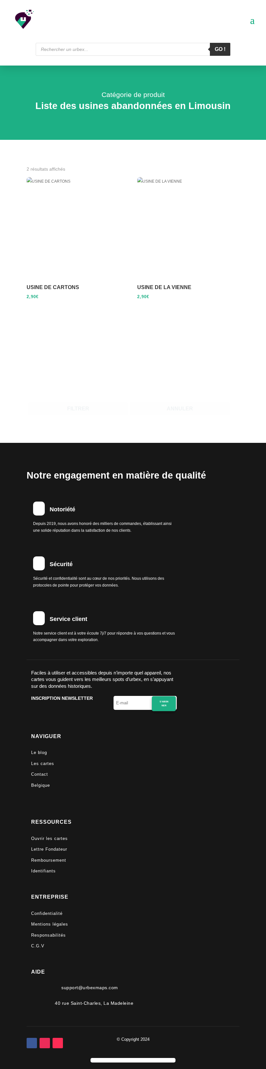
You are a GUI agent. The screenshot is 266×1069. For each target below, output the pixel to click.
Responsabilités (48, 935)
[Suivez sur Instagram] (45, 1043)
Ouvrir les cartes (49, 838)
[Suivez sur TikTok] (58, 1043)
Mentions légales (49, 924)
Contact (39, 774)
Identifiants (43, 871)
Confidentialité (47, 913)
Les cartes (42, 763)
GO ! (220, 49)
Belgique (40, 785)
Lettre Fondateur (49, 849)
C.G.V (37, 945)
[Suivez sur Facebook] (32, 1043)
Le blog (39, 752)
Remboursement (48, 860)
